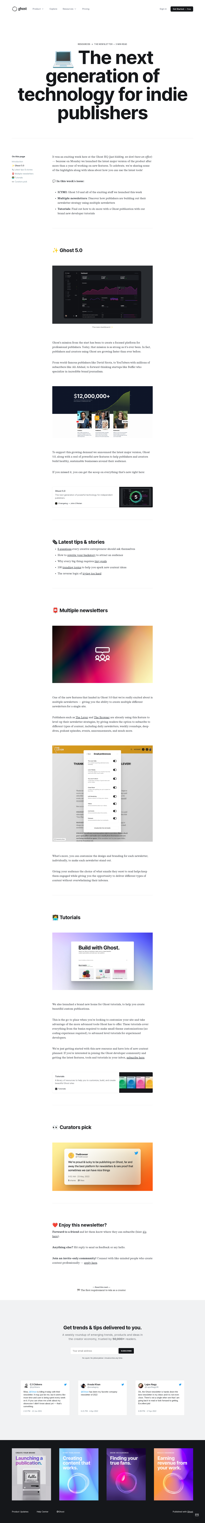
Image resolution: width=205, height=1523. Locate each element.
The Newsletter (103, 44)
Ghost (190, 1511)
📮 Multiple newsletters (22, 173)
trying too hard (92, 573)
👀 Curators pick (19, 181)
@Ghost (60, 1511)
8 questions (65, 549)
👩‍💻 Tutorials (17, 177)
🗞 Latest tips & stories (22, 169)
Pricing (85, 9)
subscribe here (135, 1057)
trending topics (71, 567)
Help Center (42, 1511)
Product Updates (20, 1511)
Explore (53, 9)
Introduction (17, 161)
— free (182, 9)
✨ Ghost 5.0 (18, 165)
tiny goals (101, 561)
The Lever (82, 717)
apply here (90, 1263)
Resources (84, 44)
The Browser (102, 717)
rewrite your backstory (81, 555)
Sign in (163, 9)
